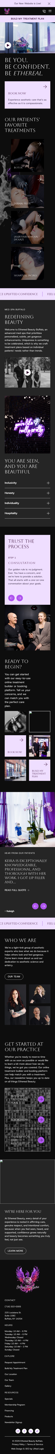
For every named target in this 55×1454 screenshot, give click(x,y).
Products (9, 1416)
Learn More (15, 1250)
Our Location (11, 1374)
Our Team (14, 976)
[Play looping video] (8, 45)
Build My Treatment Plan (16, 1368)
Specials (9, 1399)
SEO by (28, 1448)
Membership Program (15, 1404)
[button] (27, 372)
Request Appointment (15, 1362)
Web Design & (18, 1448)
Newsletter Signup (13, 1422)
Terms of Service (35, 1444)
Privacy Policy (18, 1444)
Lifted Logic (38, 1448)
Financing (9, 1410)
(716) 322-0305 (13, 1306)
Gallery (8, 1386)
